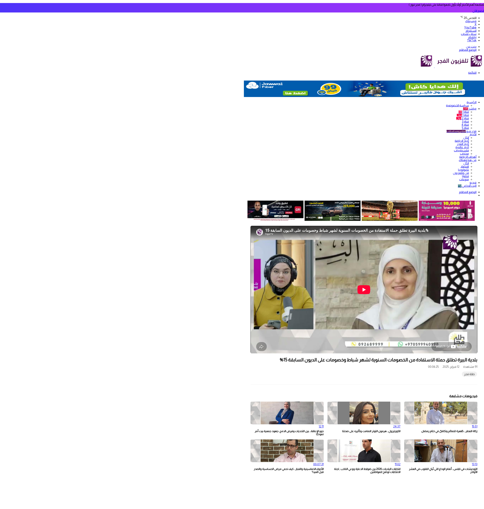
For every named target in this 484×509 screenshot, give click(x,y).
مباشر (469, 108)
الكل (466, 137)
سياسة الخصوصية (457, 105)
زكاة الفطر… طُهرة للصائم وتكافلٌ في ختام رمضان (449, 431)
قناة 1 (463, 111)
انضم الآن (478, 10)
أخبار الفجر (463, 144)
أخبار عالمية (462, 147)
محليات (464, 153)
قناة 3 (465, 121)
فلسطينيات (461, 150)
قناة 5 (465, 128)
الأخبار (472, 134)
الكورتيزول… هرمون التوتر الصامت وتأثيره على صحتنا (371, 431)
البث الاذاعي (467, 185)
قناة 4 (465, 124)
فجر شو (461, 131)
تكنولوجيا (463, 169)
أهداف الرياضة (467, 156)
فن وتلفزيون (461, 173)
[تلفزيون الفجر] (434, 66)
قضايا (465, 176)
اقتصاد (465, 166)
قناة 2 (462, 118)
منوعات (464, 179)
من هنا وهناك (467, 160)
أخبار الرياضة (462, 140)
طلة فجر (469, 374)
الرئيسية (471, 102)
